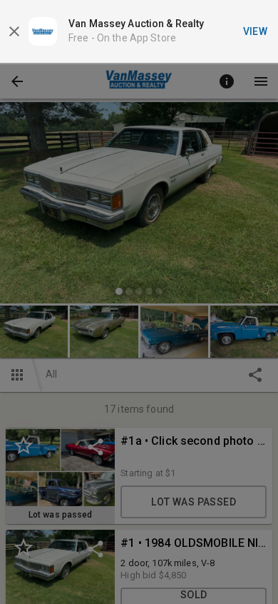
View (255, 31)
